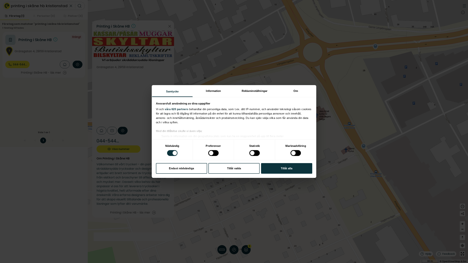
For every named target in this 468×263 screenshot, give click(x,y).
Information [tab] (213, 90)
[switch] (213, 153)
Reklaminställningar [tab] (254, 90)
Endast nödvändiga (181, 168)
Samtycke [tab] (172, 91)
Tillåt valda (234, 168)
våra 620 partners (176, 109)
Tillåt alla (286, 168)
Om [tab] (295, 90)
